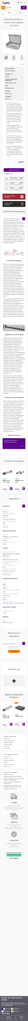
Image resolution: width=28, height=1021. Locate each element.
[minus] (5, 165)
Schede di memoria (8, 765)
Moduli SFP (6, 757)
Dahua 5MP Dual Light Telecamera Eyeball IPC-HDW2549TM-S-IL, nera (12, 786)
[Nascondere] (23, 218)
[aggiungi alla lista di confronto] (20, 64)
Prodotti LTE (7, 739)
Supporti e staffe (8, 745)
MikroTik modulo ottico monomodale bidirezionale (20, 481)
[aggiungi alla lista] (23, 64)
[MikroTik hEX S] (20, 708)
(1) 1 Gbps (5, 512)
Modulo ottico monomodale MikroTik (5, 481)
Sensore (6, 763)
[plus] (22, 165)
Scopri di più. (9, 1005)
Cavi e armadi (7, 749)
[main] (6, 3)
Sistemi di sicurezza (9, 741)
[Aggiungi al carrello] (11, 726)
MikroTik (7, 93)
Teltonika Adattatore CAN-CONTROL (13, 777)
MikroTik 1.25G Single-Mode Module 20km (5, 717)
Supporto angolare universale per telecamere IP (12, 783)
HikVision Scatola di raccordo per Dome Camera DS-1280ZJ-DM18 (14, 780)
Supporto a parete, (8, 603)
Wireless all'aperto (8, 743)
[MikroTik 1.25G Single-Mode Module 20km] (7, 708)
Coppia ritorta (7, 767)
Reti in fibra (7, 747)
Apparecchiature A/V (9, 761)
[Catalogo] (3, 7)
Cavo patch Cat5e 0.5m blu (10, 789)
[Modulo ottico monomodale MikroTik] (7, 472)
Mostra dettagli (5, 1013)
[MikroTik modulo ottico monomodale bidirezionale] (20, 472)
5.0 (4, 478)
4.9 (16, 714)
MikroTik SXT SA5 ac (9, 775)
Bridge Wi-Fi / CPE (8, 759)
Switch (9, 12)
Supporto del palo (19, 603)
